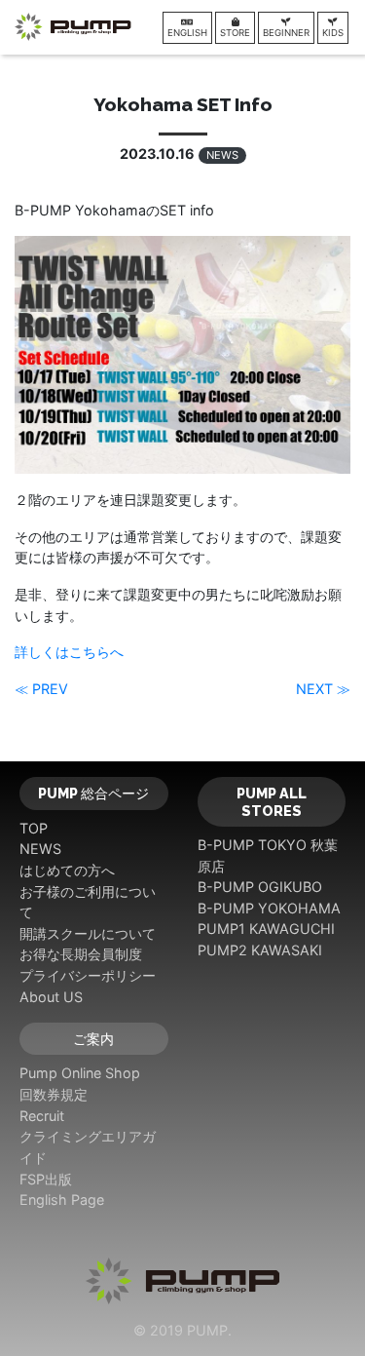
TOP (33, 828)
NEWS (222, 155)
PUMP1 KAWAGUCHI (266, 928)
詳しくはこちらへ (69, 651)
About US (51, 996)
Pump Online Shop (79, 1073)
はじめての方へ (67, 870)
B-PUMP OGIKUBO (260, 886)
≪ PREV (41, 688)
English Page (61, 1199)
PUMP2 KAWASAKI (260, 950)
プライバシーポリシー (87, 975)
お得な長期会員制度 (80, 954)
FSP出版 (45, 1179)
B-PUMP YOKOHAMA (269, 908)
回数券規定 (53, 1094)
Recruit (41, 1115)
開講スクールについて (87, 933)
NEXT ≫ (323, 688)
